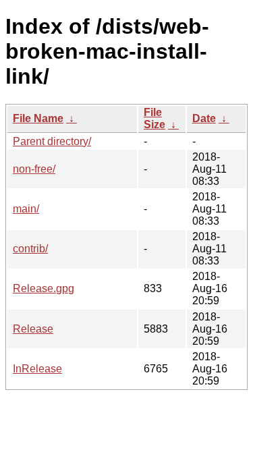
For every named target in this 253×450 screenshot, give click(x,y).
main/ (26, 209)
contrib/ (30, 248)
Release (33, 329)
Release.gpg (43, 288)
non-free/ (34, 169)
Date (204, 118)
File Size (154, 118)
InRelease (37, 368)
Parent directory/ (52, 141)
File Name (38, 118)
